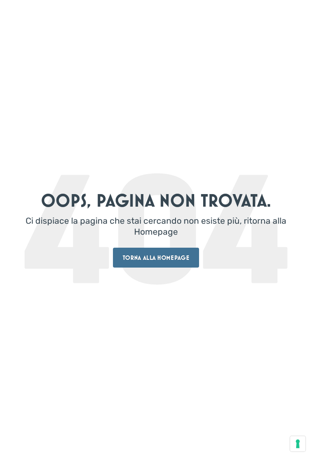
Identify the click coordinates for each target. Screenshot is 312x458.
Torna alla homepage (156, 257)
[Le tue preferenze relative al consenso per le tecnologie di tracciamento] (298, 444)
